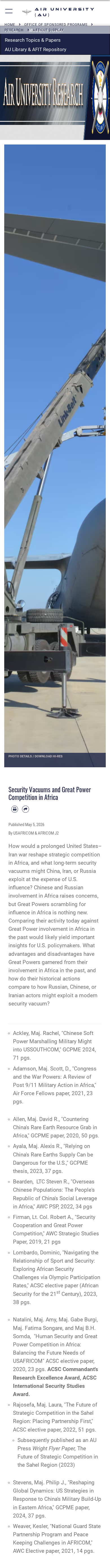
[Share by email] (25, 809)
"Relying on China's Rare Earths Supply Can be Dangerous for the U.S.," (53, 1154)
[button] (9, 12)
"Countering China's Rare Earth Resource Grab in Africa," (55, 1127)
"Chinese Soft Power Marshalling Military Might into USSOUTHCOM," (53, 1041)
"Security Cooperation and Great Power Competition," (54, 1225)
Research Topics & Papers (33, 40)
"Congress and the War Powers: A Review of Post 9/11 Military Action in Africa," (54, 1076)
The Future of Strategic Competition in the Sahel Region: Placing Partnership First (55, 1412)
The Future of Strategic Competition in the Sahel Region (57, 1456)
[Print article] (14, 809)
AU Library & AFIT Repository (35, 49)
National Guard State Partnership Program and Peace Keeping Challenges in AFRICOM (57, 1534)
